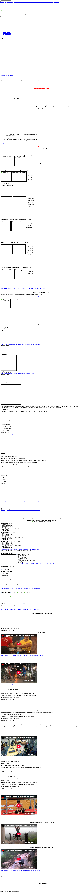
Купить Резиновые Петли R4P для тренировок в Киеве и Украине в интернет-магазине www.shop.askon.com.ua (22, 870)
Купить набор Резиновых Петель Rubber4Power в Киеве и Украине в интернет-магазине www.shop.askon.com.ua (22, 296)
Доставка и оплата (6, 8)
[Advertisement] (4, 57)
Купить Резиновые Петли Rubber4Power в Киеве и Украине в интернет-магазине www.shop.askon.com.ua (23, 143)
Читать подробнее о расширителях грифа (20, 609)
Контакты (4, 7)
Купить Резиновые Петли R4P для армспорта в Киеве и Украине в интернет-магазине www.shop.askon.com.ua (22, 655)
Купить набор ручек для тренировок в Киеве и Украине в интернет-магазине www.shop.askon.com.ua (20, 434)
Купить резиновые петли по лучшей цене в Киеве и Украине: (41, 881)
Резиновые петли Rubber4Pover (7, 75)
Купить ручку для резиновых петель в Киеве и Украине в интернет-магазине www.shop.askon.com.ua (20, 344)
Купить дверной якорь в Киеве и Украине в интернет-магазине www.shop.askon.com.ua (17, 373)
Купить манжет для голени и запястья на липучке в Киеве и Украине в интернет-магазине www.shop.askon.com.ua (23, 485)
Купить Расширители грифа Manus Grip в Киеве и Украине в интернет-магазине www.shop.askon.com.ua (21, 588)
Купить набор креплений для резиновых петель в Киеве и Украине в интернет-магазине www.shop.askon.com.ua (22, 501)
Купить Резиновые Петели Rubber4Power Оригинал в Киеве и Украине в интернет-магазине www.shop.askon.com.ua (23, 310)
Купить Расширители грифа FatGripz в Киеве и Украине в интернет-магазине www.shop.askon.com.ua (35, 563)
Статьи (4, 6)
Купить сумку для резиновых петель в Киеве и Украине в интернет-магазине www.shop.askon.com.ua (20, 510)
